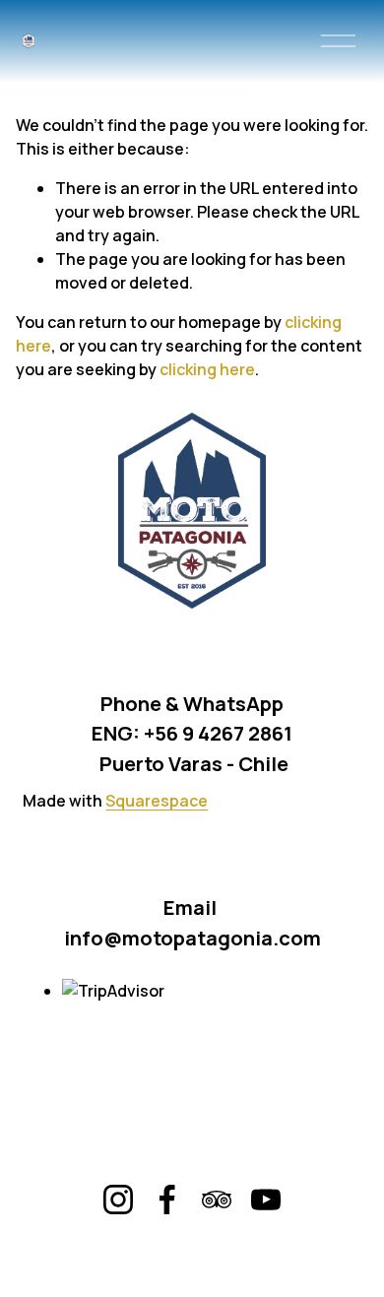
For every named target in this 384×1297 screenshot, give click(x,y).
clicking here (207, 369)
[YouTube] (266, 1199)
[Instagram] (118, 1199)
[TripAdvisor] (216, 1199)
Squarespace (156, 800)
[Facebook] (167, 1199)
